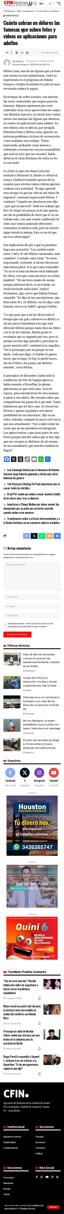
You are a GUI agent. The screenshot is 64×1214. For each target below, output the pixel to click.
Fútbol (28, 690)
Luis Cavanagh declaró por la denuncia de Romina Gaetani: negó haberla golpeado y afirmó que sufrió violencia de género (31, 474)
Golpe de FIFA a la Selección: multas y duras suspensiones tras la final (40, 681)
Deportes (29, 733)
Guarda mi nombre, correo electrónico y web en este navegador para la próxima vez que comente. (30, 625)
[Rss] (57, 1177)
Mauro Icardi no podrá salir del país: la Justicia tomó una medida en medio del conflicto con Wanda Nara (22, 1012)
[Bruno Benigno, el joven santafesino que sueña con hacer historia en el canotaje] (11, 725)
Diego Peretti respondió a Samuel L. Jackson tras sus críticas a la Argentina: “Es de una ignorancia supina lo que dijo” (21, 1063)
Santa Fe (29, 752)
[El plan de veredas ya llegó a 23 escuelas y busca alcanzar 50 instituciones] (11, 744)
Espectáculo (12, 16)
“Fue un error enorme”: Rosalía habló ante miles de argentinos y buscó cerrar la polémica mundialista (20, 987)
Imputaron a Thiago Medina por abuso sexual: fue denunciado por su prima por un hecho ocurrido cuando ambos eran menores (31, 508)
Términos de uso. (27, 1208)
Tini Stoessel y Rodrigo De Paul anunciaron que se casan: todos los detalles (31, 486)
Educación (30, 671)
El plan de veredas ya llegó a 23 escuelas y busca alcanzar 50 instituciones (41, 743)
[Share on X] (16, 52)
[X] (25, 777)
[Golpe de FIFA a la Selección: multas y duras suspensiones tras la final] (11, 682)
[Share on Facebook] (11, 52)
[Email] (22, 52)
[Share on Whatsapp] (41, 536)
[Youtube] (54, 777)
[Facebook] (10, 777)
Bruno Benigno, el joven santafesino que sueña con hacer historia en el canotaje (41, 724)
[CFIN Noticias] (18, 4)
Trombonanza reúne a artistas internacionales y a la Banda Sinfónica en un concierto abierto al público (31, 521)
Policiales (29, 713)
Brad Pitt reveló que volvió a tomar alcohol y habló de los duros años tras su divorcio (31, 496)
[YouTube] (47, 1177)
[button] (53, 1207)
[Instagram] (39, 777)
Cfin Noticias (18, 61)
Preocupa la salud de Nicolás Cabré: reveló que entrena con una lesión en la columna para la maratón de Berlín (21, 1037)
